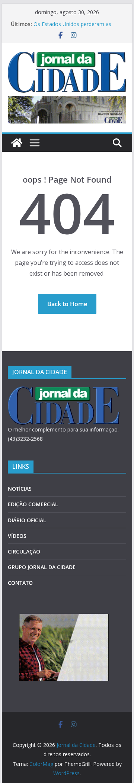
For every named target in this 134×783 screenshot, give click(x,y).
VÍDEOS (17, 535)
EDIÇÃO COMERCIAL (33, 504)
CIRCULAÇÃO (24, 551)
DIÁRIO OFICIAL (27, 520)
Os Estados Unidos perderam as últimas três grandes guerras (72, 27)
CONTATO (20, 582)
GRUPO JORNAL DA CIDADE (42, 567)
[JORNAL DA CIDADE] (63, 391)
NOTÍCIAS (20, 488)
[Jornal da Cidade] (17, 143)
